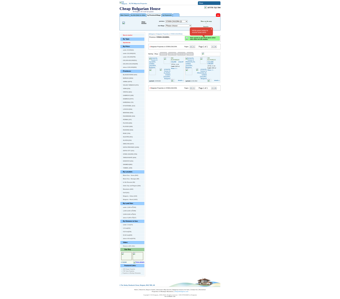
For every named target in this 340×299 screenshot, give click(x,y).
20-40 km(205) (127, 235)
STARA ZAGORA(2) (176, 34)
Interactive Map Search (163, 289)
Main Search (124, 15)
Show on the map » (206, 22)
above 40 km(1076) (129, 238)
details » (181, 80)
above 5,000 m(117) (129, 217)
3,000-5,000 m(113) (129, 214)
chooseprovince (143, 22)
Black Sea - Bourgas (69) (131, 179)
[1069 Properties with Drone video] (176, 15)
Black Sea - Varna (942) (130, 175)
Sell (218, 15)
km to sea (181, 54)
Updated (163, 54)
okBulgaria (151, 34)
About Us (142, 289)
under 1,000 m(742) (129, 207)
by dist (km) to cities (138, 15)
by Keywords (167, 15)
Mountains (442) (128, 189)
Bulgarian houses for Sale (181, 289)
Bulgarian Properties (140, 3)
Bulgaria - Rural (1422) (130, 199)
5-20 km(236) (127, 231)
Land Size (172, 54)
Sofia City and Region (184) (132, 185)
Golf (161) (126, 192)
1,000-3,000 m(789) (129, 211)
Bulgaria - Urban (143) (130, 196)
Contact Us (194, 289)
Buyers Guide (150, 289)
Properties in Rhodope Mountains (132, 273)
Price (156, 54)
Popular (190, 54)
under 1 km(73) (128, 224)
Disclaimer (202, 289)
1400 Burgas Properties (129, 269)
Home (201, 3)
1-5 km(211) (126, 228)
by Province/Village (154, 15)
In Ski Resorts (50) (129, 182)
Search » (206, 26)
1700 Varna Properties (128, 271)
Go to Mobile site (170, 296)
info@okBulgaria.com (181, 291)
